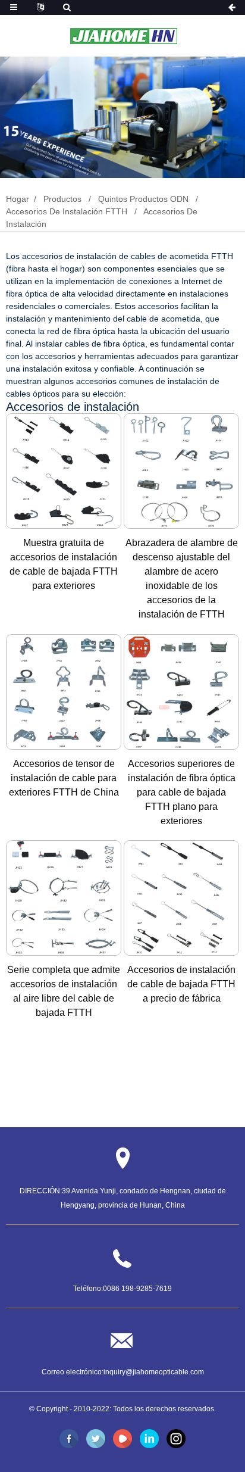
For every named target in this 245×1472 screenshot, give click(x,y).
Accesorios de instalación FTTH (66, 211)
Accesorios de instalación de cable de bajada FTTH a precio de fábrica (181, 984)
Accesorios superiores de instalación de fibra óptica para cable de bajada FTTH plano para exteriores (181, 792)
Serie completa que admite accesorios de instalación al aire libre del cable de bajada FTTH (63, 991)
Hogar (17, 199)
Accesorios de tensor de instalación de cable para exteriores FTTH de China (64, 778)
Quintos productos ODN (143, 199)
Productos (62, 199)
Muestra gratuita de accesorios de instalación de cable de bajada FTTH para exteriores (64, 564)
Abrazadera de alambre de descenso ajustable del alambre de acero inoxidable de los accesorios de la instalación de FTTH (181, 578)
